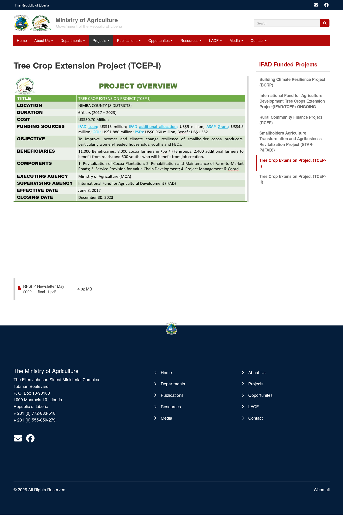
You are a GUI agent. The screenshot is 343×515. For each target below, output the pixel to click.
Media (235, 40)
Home (22, 40)
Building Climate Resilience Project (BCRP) (292, 82)
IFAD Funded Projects (288, 64)
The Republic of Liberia (32, 5)
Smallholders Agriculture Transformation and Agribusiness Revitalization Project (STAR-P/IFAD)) (290, 141)
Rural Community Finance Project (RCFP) (290, 119)
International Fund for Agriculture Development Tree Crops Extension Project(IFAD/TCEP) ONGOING (292, 101)
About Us (42, 40)
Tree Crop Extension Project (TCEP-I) (292, 163)
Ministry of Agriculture (87, 19)
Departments (71, 40)
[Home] (34, 22)
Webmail (322, 489)
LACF (214, 40)
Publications (127, 40)
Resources (189, 40)
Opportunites (159, 40)
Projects (99, 40)
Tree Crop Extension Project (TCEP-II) (292, 179)
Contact (257, 40)
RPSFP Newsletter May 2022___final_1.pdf (43, 288)
